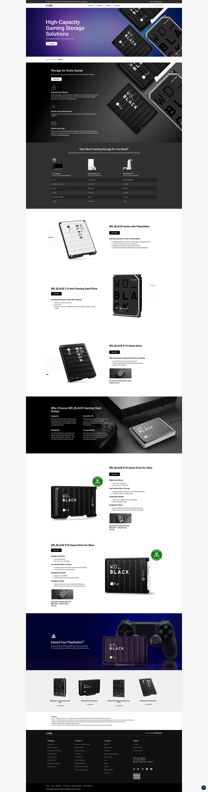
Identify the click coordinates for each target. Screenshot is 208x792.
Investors (106, 766)
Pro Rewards (78, 757)
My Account (50, 744)
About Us (106, 744)
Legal (52, 785)
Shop (151, 1)
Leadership (107, 750)
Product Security (138, 750)
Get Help (135, 744)
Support (108, 5)
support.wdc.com (89, 725)
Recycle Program (80, 750)
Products (90, 5)
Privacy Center (108, 757)
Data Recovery (79, 747)
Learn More (84, 1)
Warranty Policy (51, 757)
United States (158, 733)
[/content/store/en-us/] (49, 5)
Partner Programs (80, 760)
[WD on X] (143, 769)
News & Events (108, 747)
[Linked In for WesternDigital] (138, 769)
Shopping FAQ (51, 766)
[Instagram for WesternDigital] (134, 769)
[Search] (161, 5)
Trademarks (58, 785)
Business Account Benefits (82, 744)
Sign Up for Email (52, 747)
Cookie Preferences (87, 785)
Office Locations (108, 770)
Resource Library (138, 747)
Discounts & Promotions (54, 750)
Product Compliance (76, 785)
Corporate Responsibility (111, 754)
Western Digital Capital (81, 770)
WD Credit (78, 754)
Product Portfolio (52, 754)
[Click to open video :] (121, 373)
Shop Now (51, 43)
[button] (155, 6)
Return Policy (51, 760)
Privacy (48, 785)
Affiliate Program (80, 763)
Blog (105, 760)
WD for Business (158, 1)
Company (117, 5)
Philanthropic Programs (81, 766)
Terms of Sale (66, 785)
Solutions (99, 5)
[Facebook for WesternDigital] (147, 769)
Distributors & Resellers (54, 763)
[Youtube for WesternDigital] (151, 769)
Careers (106, 763)
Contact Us (107, 773)
